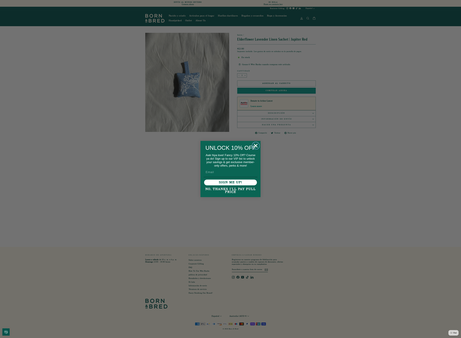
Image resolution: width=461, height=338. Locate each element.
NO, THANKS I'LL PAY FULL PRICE (230, 191)
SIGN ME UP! (230, 182)
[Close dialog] (255, 145)
